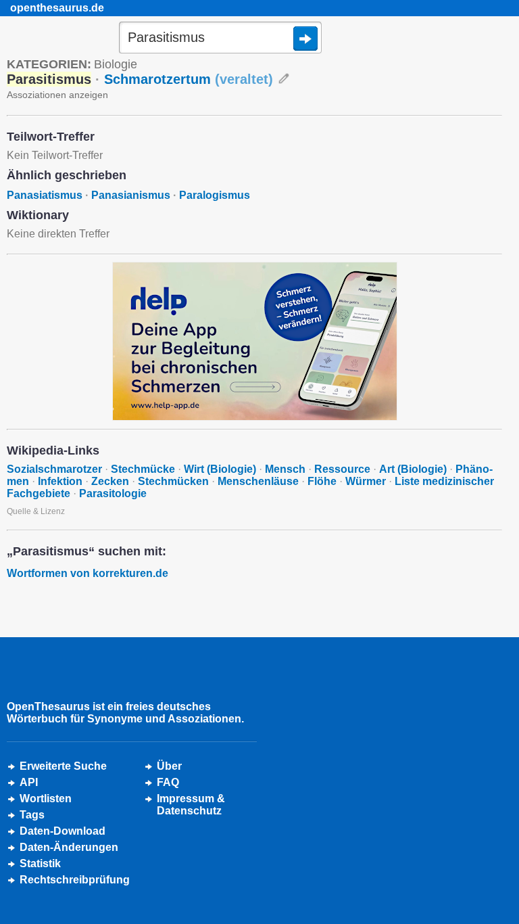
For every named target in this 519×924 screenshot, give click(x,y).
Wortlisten (46, 798)
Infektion (60, 481)
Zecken (110, 481)
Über (169, 766)
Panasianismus (130, 195)
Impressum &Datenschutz (191, 804)
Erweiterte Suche (63, 766)
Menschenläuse (258, 481)
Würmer (365, 481)
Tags (32, 815)
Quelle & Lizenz (36, 511)
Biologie (115, 64)
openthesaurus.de (57, 8)
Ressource (342, 469)
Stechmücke (143, 469)
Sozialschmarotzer (54, 469)
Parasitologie (113, 493)
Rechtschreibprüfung (75, 879)
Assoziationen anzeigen (57, 94)
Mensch (285, 469)
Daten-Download (62, 831)
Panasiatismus (44, 195)
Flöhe (322, 481)
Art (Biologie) (413, 469)
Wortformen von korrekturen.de (87, 573)
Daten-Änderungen (69, 847)
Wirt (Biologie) (220, 469)
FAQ (168, 782)
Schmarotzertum (188, 79)
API (29, 782)
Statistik (40, 863)
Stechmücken (173, 481)
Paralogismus (214, 195)
